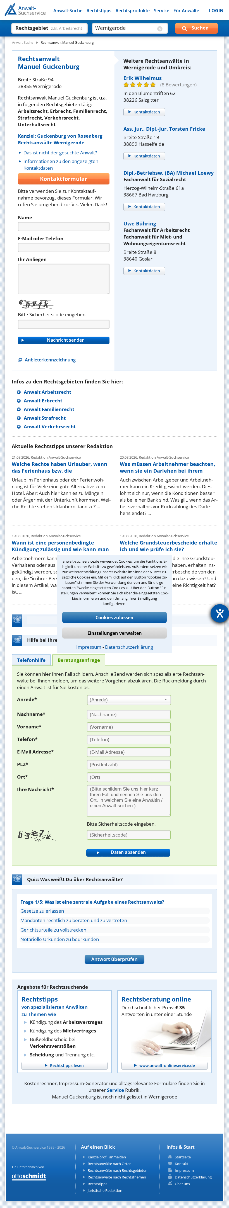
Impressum (88, 646)
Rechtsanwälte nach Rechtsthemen (117, 1177)
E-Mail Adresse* (35, 751)
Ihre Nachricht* (35, 789)
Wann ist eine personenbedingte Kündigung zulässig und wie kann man (60, 546)
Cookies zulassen (114, 617)
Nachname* (31, 714)
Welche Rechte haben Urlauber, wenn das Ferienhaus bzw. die (59, 467)
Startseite (183, 1157)
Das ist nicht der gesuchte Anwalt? (60, 152)
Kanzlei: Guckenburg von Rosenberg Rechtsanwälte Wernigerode (60, 139)
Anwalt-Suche (67, 11)
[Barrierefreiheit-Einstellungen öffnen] (220, 613)
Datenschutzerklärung (129, 646)
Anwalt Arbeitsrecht (47, 392)
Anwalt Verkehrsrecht (50, 426)
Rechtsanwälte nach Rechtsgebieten (117, 1170)
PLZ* (22, 764)
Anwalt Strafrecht (45, 418)
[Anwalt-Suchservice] (35, 13)
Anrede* (27, 699)
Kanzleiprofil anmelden (107, 1157)
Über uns (182, 1183)
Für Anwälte (186, 11)
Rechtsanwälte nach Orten (110, 1163)
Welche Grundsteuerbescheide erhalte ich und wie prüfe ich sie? (168, 546)
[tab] (31, 659)
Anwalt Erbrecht (43, 400)
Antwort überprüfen (114, 959)
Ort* (22, 777)
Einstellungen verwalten (114, 633)
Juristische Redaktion (105, 1190)
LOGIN (216, 11)
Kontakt (181, 1163)
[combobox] (129, 700)
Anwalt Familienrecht (49, 409)
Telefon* (27, 739)
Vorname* (29, 726)
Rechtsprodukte (133, 11)
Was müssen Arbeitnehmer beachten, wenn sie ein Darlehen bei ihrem (167, 467)
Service (161, 11)
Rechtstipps (99, 11)
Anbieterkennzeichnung (50, 360)
